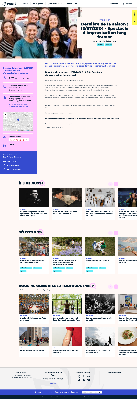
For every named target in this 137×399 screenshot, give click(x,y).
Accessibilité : (56, 397)
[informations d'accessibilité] (19, 139)
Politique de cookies (88, 397)
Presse (71, 397)
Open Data (78, 397)
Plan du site (99, 397)
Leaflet (19, 130)
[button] (18, 119)
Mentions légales (39, 397)
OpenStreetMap (26, 130)
